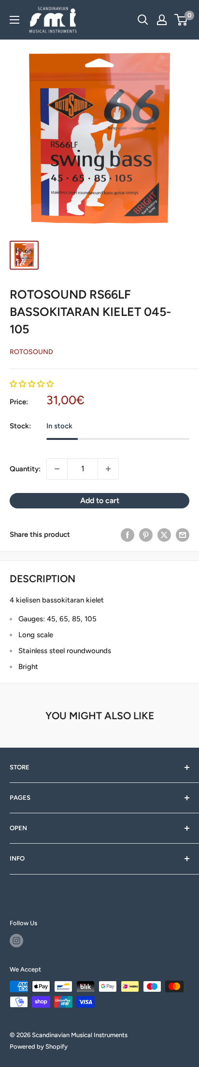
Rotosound (31, 352)
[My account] (162, 19)
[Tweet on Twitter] (164, 535)
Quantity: (25, 469)
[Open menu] (14, 20)
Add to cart (99, 500)
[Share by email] (182, 535)
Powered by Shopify (39, 1046)
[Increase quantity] (108, 469)
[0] (181, 20)
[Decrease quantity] (57, 469)
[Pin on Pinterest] (146, 535)
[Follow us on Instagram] (16, 940)
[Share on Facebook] (127, 535)
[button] (32, 384)
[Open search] (143, 19)
